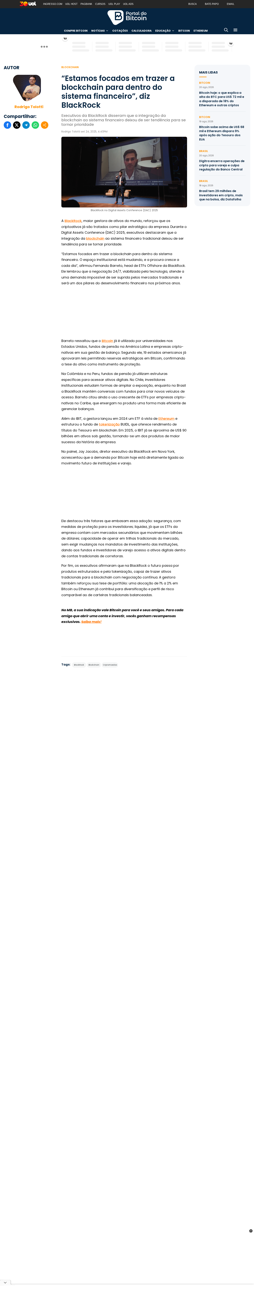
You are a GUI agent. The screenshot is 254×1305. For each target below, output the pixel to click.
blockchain (95, 238)
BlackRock (73, 220)
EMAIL (230, 4)
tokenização (109, 424)
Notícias (98, 31)
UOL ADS (128, 4)
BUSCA (192, 4)
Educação (163, 31)
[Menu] (235, 31)
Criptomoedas (110, 664)
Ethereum (201, 31)
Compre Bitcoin (76, 31)
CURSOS (100, 4)
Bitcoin (184, 31)
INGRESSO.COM (52, 4)
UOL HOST (71, 4)
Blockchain (70, 67)
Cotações (120, 31)
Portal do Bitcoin (127, 17)
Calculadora (141, 31)
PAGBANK (86, 4)
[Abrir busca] (226, 31)
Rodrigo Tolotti (29, 106)
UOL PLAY (114, 4)
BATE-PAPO (212, 4)
